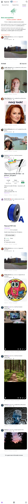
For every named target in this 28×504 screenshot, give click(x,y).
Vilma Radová (7, 98)
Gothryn (6, 155)
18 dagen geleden (7, 68)
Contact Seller (10, 235)
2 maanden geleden (8, 277)
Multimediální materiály (10, 242)
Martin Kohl (7, 199)
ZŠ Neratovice (7, 36)
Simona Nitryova (8, 129)
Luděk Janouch (8, 67)
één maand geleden (8, 39)
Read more (6, 193)
